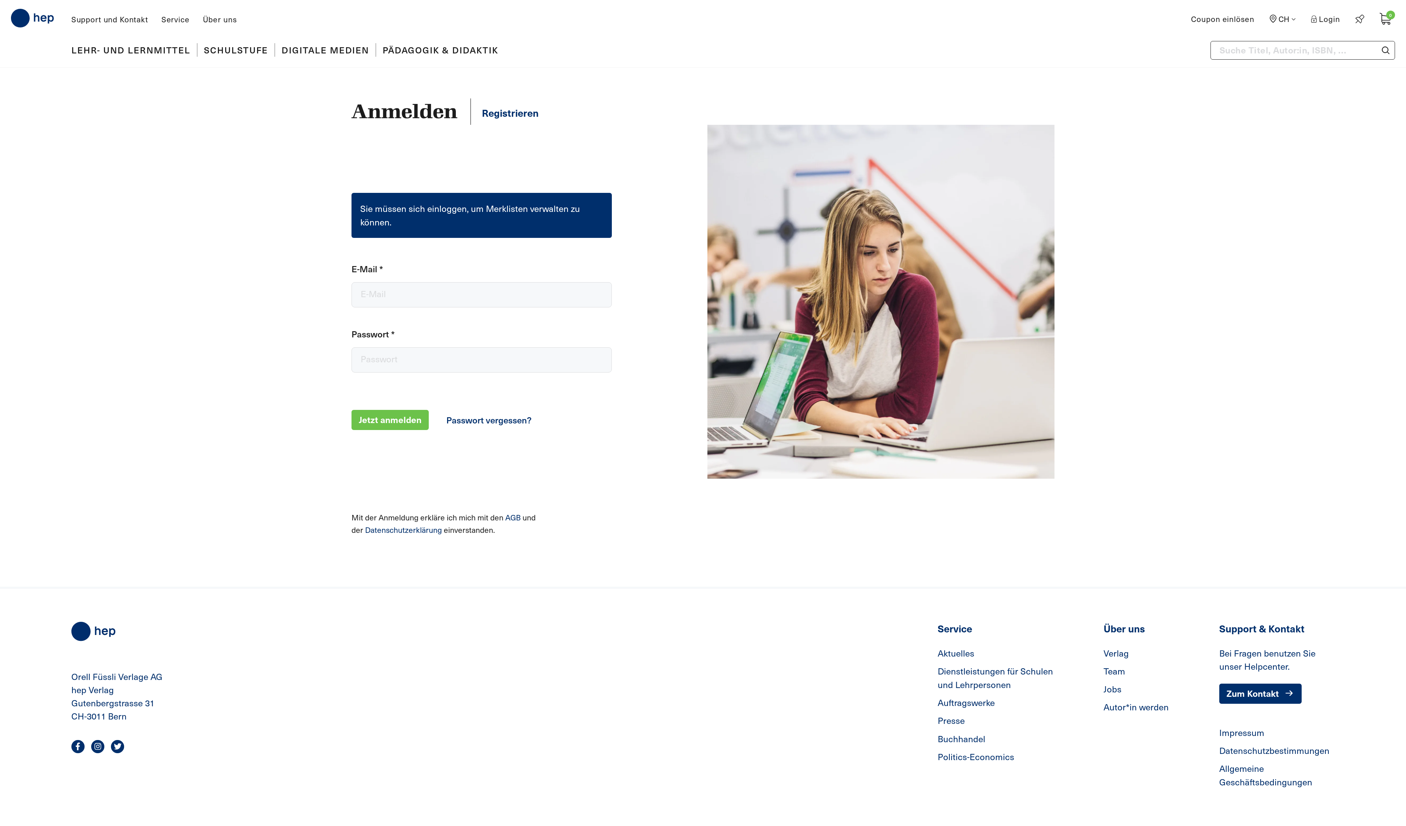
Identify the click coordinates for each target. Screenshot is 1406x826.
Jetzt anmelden (390, 419)
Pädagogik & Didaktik (440, 49)
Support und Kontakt (109, 19)
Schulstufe (236, 49)
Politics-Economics (976, 756)
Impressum (1241, 732)
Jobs (1113, 688)
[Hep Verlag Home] (32, 18)
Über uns (220, 19)
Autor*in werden (1136, 706)
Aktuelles (956, 652)
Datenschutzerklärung (404, 529)
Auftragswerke (966, 702)
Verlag (1116, 652)
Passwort (373, 333)
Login (1329, 19)
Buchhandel (961, 738)
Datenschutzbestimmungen (1274, 750)
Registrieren (510, 112)
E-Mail (367, 268)
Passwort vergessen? (489, 419)
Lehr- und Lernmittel (130, 49)
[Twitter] (117, 746)
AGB (513, 517)
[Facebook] (78, 746)
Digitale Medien (325, 49)
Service (175, 19)
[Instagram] (97, 746)
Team (1114, 670)
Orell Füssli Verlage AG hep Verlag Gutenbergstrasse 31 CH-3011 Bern (117, 696)
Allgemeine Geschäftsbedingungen (1265, 775)
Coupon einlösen (1222, 19)
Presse (951, 720)
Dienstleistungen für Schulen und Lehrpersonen (995, 677)
